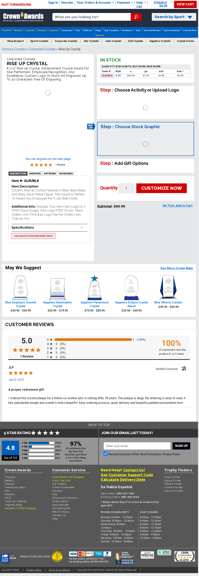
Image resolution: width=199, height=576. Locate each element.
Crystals (30, 30)
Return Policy (60, 511)
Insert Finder (172, 477)
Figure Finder (172, 480)
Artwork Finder (173, 487)
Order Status (60, 501)
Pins (78, 30)
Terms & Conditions (59, 569)
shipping (35, 173)
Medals (18, 30)
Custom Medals (152, 30)
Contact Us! (134, 470)
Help (139, 2)
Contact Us (59, 515)
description (18, 173)
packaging (66, 173)
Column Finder (173, 490)
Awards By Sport (15, 487)
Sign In (53, 2)
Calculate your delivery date (33, 236)
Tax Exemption (61, 508)
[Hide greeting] (43, 509)
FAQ (54, 494)
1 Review (32, 356)
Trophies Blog (13, 504)
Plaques (42, 30)
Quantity (109, 188)
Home (6, 49)
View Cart (185, 4)
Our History (59, 483)
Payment (124, 2)
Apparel (100, 35)
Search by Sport (169, 17)
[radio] (99, 339)
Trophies (7, 30)
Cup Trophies (111, 30)
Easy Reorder (60, 504)
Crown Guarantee (63, 487)
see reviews (75, 460)
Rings (98, 30)
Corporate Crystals (42, 49)
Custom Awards (172, 30)
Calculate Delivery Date (123, 480)
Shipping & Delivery (65, 497)
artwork (50, 173)
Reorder (67, 2)
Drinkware (127, 30)
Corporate (67, 30)
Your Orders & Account (94, 2)
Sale (138, 30)
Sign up (181, 446)
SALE (8, 497)
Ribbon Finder (173, 483)
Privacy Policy (171, 454)
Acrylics (54, 30)
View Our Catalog (15, 501)
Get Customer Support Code (127, 475)
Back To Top (99, 425)
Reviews (57, 490)
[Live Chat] (5, 558)
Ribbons (87, 30)
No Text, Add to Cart (177, 205)
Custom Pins (189, 30)
